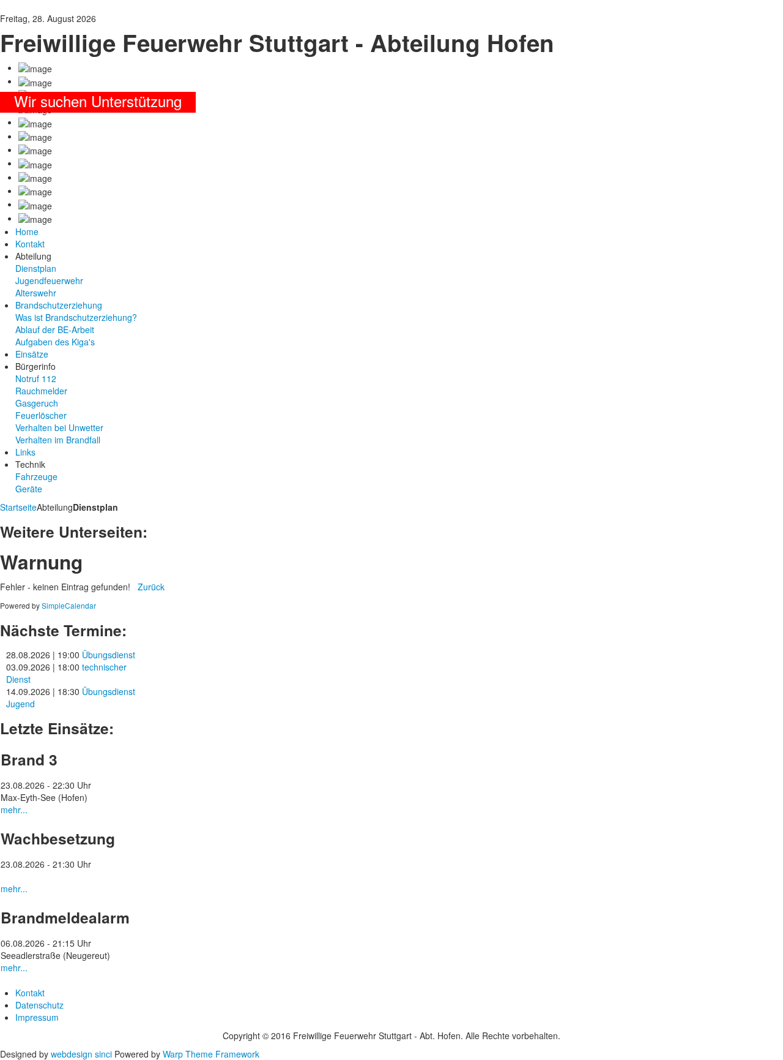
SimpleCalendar (69, 605)
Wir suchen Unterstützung (98, 100)
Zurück (151, 587)
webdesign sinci (81, 1054)
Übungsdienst (108, 654)
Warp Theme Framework (211, 1054)
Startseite (18, 507)
